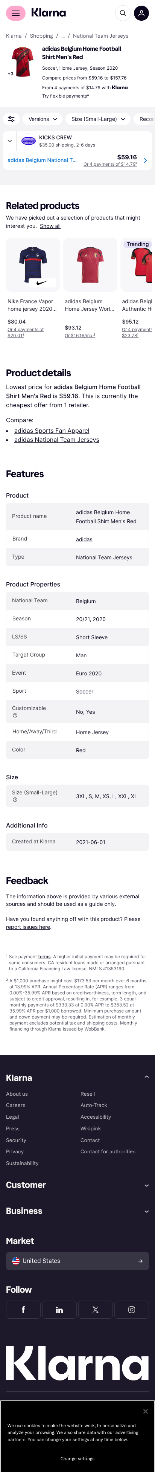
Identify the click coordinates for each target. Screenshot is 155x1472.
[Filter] (11, 119)
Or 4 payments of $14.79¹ (110, 164)
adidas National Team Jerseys (56, 439)
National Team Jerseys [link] (100, 36)
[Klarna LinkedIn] (59, 1310)
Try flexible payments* (65, 96)
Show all (50, 226)
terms (44, 956)
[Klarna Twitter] (95, 1310)
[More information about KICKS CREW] (10, 141)
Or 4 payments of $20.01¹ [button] (26, 332)
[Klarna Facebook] (23, 1310)
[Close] (145, 1411)
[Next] (138, 286)
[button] (22, 61)
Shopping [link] (41, 36)
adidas (84, 539)
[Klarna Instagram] (131, 1310)
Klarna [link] (13, 36)
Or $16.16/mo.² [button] (80, 335)
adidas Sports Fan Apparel (52, 430)
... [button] (63, 36)
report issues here (28, 927)
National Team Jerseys (104, 557)
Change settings (77, 1458)
